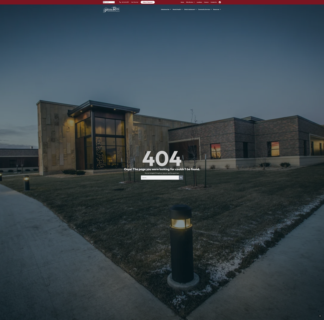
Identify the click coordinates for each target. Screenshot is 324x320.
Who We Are (189, 2)
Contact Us (214, 2)
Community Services (204, 9)
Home (182, 2)
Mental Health (177, 9)
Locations (199, 2)
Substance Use (165, 9)
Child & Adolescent (189, 9)
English (107, 2)
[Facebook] (220, 2)
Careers (206, 2)
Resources (216, 9)
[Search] (181, 177)
